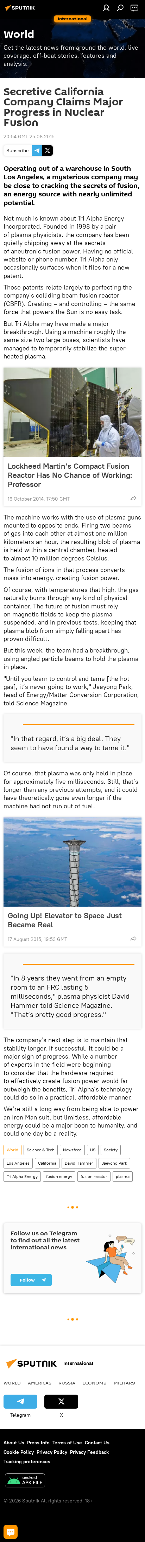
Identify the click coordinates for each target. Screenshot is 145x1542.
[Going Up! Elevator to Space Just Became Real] (72, 862)
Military (124, 1383)
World (12, 1149)
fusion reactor (94, 1176)
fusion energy (59, 1176)
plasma (123, 1176)
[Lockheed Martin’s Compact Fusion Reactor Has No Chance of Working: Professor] (72, 412)
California (47, 1163)
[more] (133, 498)
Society (111, 1149)
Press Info (38, 1442)
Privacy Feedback (89, 1452)
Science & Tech (41, 1149)
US (92, 1149)
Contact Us (97, 1442)
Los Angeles (18, 1163)
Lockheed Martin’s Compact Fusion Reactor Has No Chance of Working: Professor (70, 475)
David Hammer (79, 1163)
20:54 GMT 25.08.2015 (29, 136)
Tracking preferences (27, 1461)
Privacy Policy (52, 1452)
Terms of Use (67, 1442)
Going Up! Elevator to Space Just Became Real (65, 920)
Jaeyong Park (114, 1163)
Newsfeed (72, 1149)
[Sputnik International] (21, 10)
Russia (66, 1383)
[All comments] (11, 1532)
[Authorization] (106, 8)
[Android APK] (25, 1481)
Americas (39, 1383)
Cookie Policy (19, 1452)
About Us (14, 1442)
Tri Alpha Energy (22, 1176)
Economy (94, 1383)
